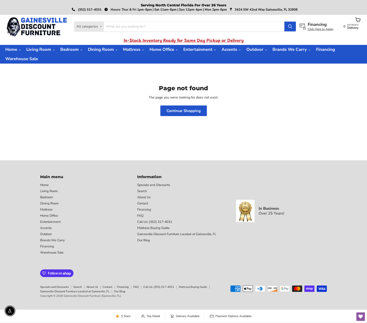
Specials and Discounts (153, 185)
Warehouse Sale (21, 59)
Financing (325, 49)
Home (11, 49)
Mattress (132, 49)
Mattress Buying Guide (153, 228)
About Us (144, 197)
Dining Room (101, 49)
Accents (230, 49)
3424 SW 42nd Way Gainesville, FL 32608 (266, 9)
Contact (142, 203)
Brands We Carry (290, 49)
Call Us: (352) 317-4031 (154, 222)
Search (142, 191)
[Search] (290, 26)
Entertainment (198, 49)
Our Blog (143, 240)
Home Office (162, 49)
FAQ (140, 215)
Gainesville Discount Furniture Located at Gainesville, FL (176, 234)
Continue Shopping (184, 110)
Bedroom (70, 49)
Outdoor (255, 49)
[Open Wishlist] (360, 316)
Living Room (39, 49)
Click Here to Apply (320, 29)
